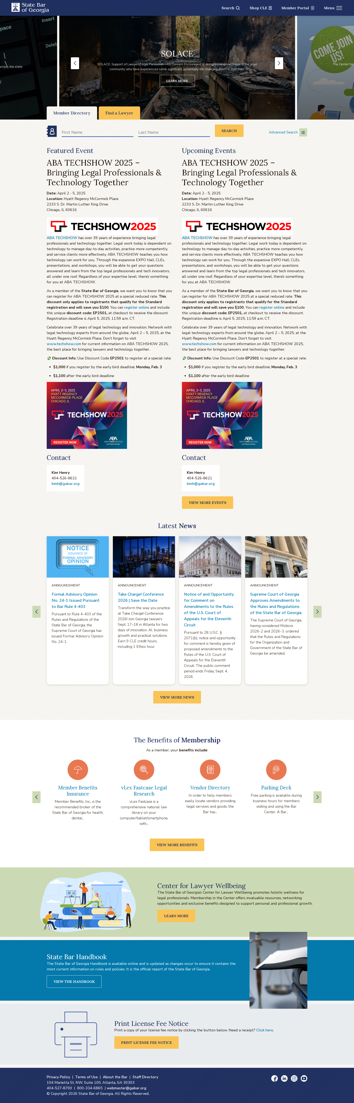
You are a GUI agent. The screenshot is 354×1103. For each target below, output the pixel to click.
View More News (177, 697)
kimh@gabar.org (65, 483)
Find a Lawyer (119, 112)
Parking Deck (276, 788)
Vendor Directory (210, 788)
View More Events (207, 502)
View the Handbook (74, 981)
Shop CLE (258, 8)
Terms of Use (86, 1077)
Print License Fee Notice (146, 1042)
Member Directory (71, 112)
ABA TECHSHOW (62, 237)
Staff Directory (145, 1077)
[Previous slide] (36, 797)
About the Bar (115, 1077)
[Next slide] (317, 797)
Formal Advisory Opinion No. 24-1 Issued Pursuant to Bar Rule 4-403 (76, 600)
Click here (264, 1030)
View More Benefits (177, 844)
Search (228, 8)
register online (136, 307)
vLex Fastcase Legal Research (144, 791)
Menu (329, 8)
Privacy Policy (58, 1077)
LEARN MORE (177, 81)
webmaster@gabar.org (126, 1088)
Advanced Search (283, 132)
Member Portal (295, 8)
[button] (75, 63)
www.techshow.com (64, 343)
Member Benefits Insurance (77, 791)
